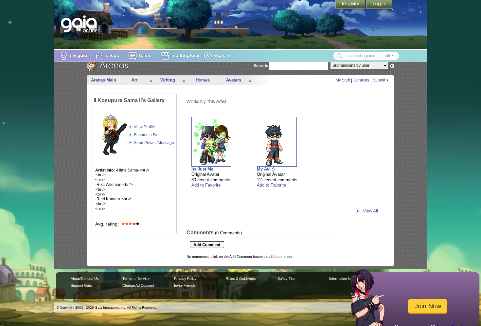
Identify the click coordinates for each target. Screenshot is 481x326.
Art (134, 80)
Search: (261, 65)
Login (379, 5)
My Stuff (343, 80)
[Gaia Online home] (80, 23)
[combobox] (366, 56)
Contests (361, 80)
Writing (167, 80)
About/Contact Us (85, 279)
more (151, 80)
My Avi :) (266, 169)
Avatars (233, 80)
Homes (203, 80)
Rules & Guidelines (241, 279)
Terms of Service (136, 279)
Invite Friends (185, 285)
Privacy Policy (185, 279)
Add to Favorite (206, 185)
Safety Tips (286, 279)
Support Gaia (81, 285)
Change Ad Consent (138, 285)
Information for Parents (347, 279)
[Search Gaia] (339, 56)
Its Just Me (202, 169)
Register (350, 5)
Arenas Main (103, 80)
